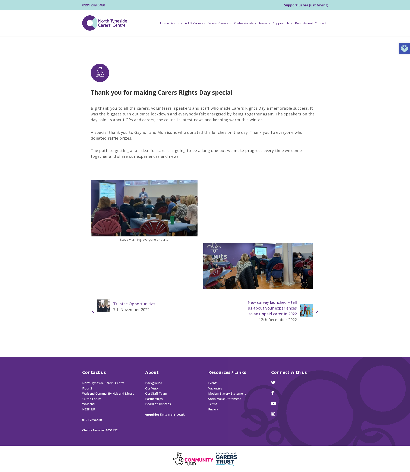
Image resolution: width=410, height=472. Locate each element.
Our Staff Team (156, 393)
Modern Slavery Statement (227, 393)
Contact (320, 23)
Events (213, 383)
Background (153, 383)
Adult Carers (194, 23)
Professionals (244, 23)
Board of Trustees (158, 404)
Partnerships (154, 399)
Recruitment (304, 23)
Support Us (281, 23)
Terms (212, 404)
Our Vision (152, 388)
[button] (404, 48)
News (263, 23)
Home (164, 23)
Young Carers (218, 23)
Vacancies (215, 388)
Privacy (213, 409)
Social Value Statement (224, 399)
